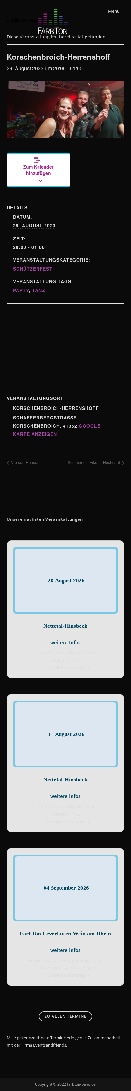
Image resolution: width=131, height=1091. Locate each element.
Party (21, 290)
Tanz (38, 290)
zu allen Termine (65, 1016)
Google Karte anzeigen (68, 668)
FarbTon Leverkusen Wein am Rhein (65, 933)
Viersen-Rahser (24, 462)
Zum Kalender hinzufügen (38, 170)
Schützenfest (32, 268)
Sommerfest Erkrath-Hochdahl (94, 462)
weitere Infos (65, 642)
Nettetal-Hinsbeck (65, 626)
